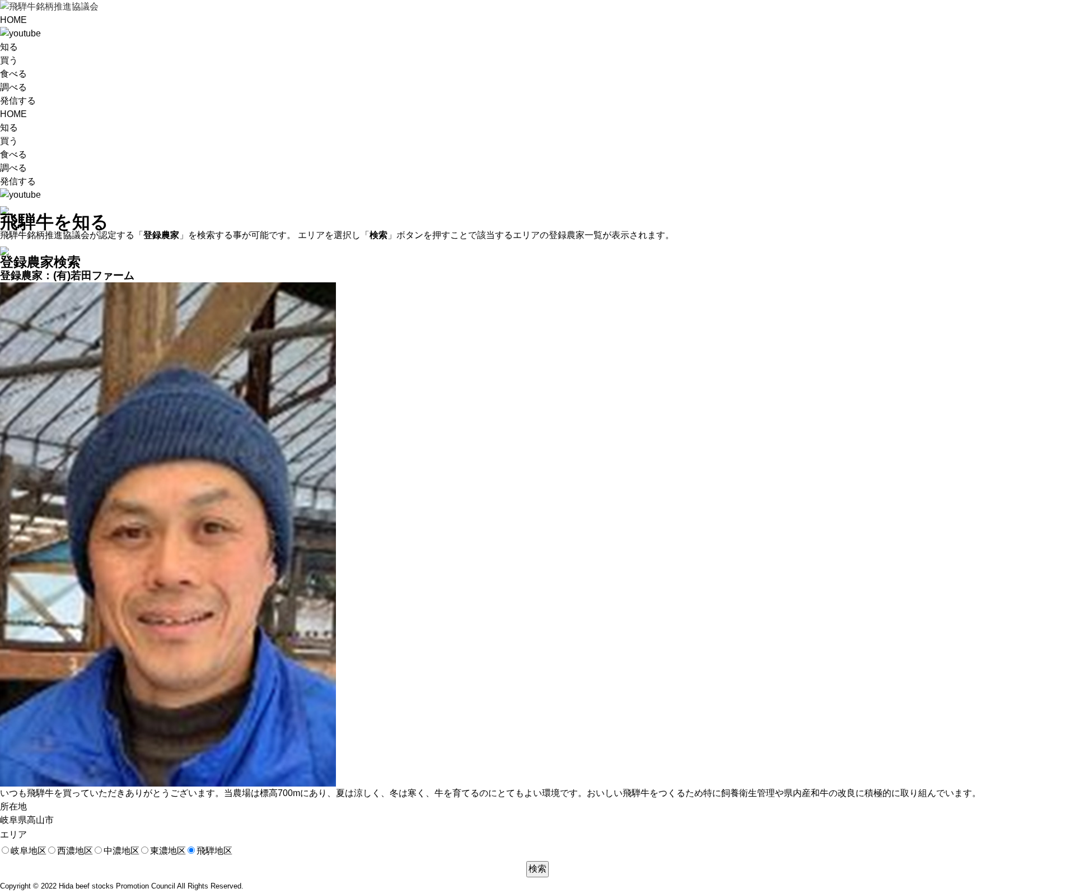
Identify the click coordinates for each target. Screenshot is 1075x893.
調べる (13, 87)
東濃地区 (168, 850)
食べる (13, 73)
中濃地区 (121, 850)
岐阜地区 (28, 850)
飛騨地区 (214, 850)
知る (9, 47)
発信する (18, 100)
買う (9, 60)
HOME (13, 20)
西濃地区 (75, 850)
